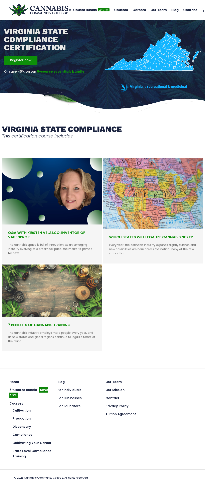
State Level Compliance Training (31, 454)
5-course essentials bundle (60, 71)
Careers (139, 10)
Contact (190, 10)
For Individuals (69, 390)
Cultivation (21, 410)
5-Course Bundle (88, 10)
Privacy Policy (117, 406)
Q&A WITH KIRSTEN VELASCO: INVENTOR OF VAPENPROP (46, 234)
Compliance (22, 434)
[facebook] (157, 382)
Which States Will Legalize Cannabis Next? (151, 236)
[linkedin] (173, 382)
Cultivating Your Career (31, 443)
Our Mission (115, 390)
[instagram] (165, 382)
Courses (121, 10)
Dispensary (21, 426)
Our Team (159, 10)
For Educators (68, 406)
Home (14, 382)
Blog (175, 10)
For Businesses (69, 398)
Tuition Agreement (121, 414)
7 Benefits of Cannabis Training (39, 324)
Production (21, 418)
